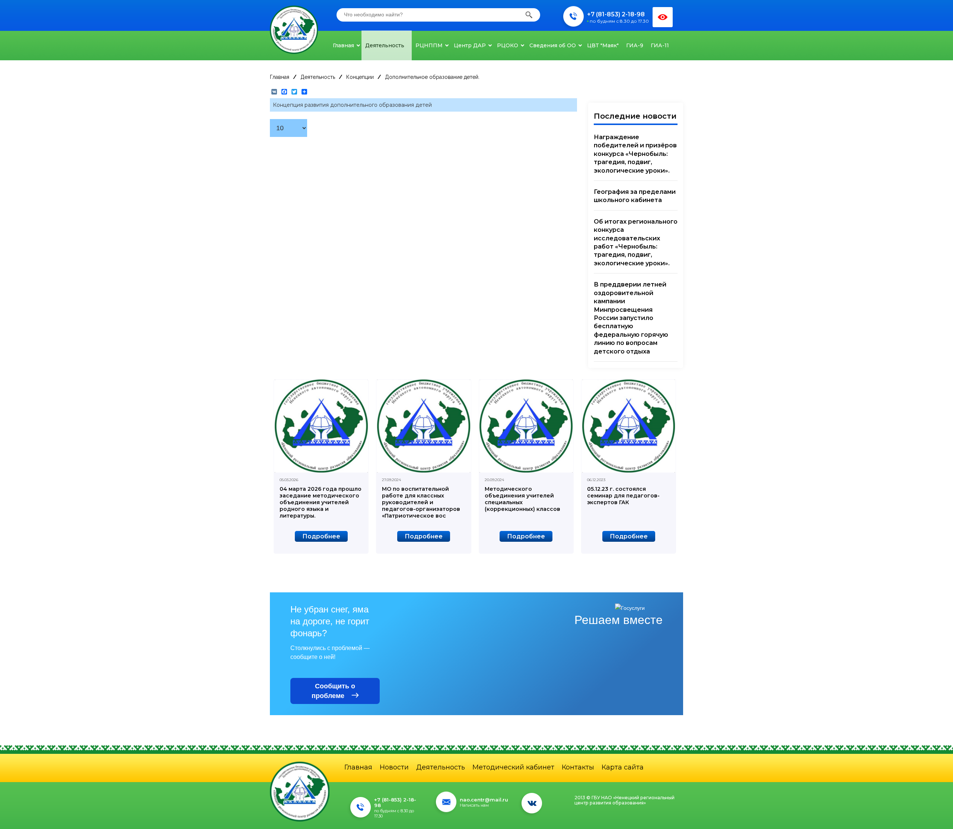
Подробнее (321, 536)
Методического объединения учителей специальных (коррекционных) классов (522, 499)
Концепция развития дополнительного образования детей (352, 105)
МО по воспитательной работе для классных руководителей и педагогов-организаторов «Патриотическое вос (421, 502)
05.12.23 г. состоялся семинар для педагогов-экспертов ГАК (623, 496)
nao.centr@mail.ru (484, 800)
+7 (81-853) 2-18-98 (616, 14)
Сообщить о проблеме (333, 691)
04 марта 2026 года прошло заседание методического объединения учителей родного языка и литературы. (320, 502)
